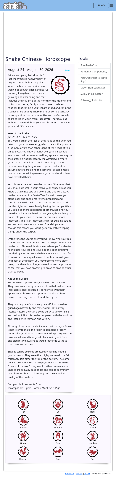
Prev (67, 70)
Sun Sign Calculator (92, 93)
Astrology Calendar (91, 100)
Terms (87, 473)
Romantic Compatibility (94, 71)
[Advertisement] (58, 32)
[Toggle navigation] (111, 5)
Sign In (101, 5)
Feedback (69, 473)
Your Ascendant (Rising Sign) (94, 79)
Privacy (79, 473)
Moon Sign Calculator (93, 87)
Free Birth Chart (90, 65)
